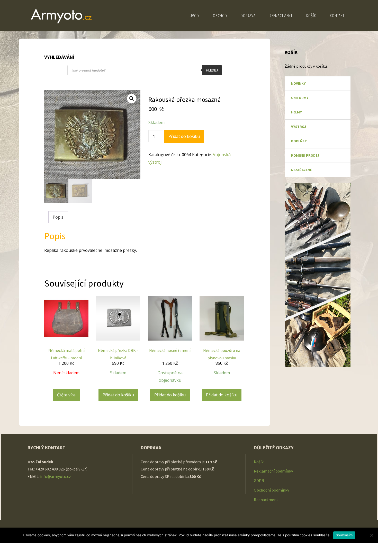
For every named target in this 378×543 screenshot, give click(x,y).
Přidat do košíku (184, 136)
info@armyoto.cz (56, 476)
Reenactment (266, 499)
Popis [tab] (58, 217)
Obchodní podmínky (271, 490)
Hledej (212, 70)
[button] (131, 98)
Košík (259, 461)
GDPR (259, 480)
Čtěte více (66, 395)
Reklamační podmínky (273, 471)
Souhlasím (344, 535)
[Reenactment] (61, 15)
